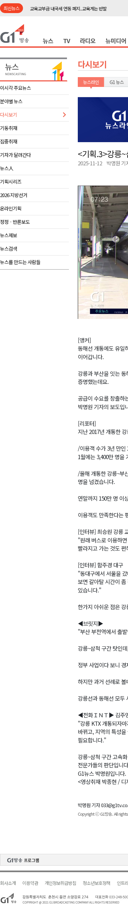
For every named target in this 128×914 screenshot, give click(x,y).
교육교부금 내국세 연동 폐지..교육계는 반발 (68, 8)
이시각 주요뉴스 (15, 87)
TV (66, 40)
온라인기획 (10, 208)
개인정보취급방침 (60, 883)
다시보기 (8, 114)
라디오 (88, 40)
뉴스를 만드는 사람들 (20, 261)
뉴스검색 (8, 248)
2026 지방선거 (13, 194)
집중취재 (8, 141)
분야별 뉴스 (11, 101)
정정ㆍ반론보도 (15, 221)
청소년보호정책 (96, 883)
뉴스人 (6, 168)
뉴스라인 (91, 82)
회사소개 (8, 883)
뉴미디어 (115, 40)
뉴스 (48, 40)
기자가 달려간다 (15, 154)
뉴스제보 (8, 235)
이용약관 (30, 883)
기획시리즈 (10, 181)
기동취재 (8, 128)
